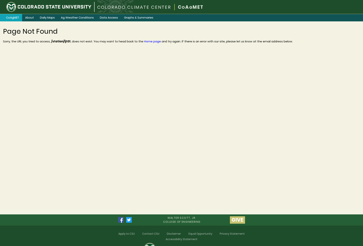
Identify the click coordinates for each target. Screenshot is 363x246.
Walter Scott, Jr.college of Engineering (182, 220)
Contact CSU (150, 234)
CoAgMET (12, 17)
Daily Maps (47, 17)
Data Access (109, 17)
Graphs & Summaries (138, 17)
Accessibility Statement (181, 239)
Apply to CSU (126, 234)
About (29, 17)
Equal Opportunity (200, 234)
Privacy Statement (232, 234)
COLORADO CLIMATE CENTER (134, 7)
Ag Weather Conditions (77, 17)
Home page (152, 41)
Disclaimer (174, 234)
